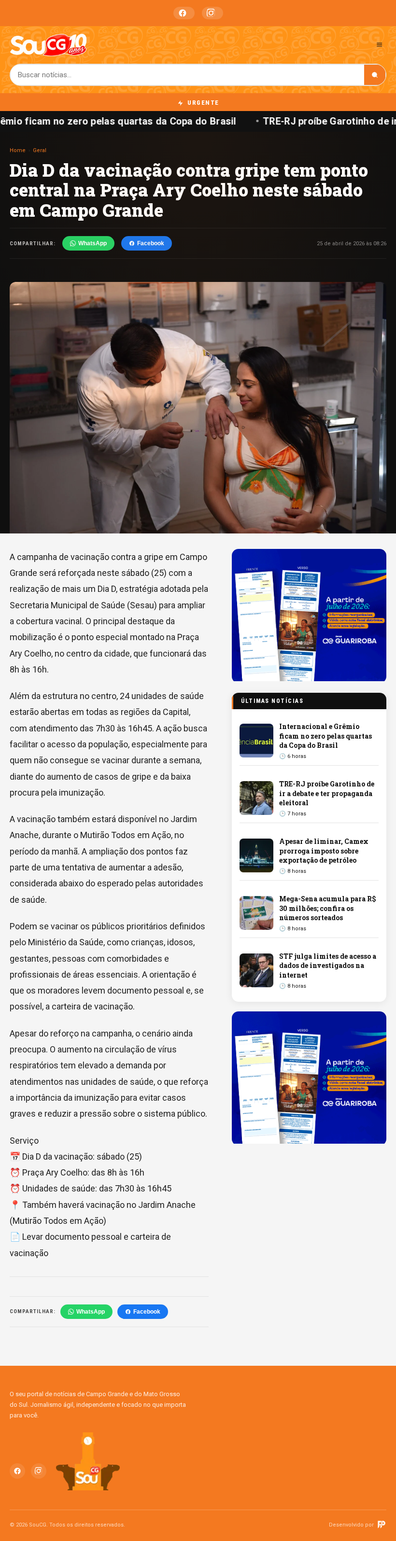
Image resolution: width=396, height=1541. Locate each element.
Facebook (184, 13)
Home (18, 150)
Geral (39, 150)
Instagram (212, 13)
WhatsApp (92, 243)
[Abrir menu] (379, 45)
